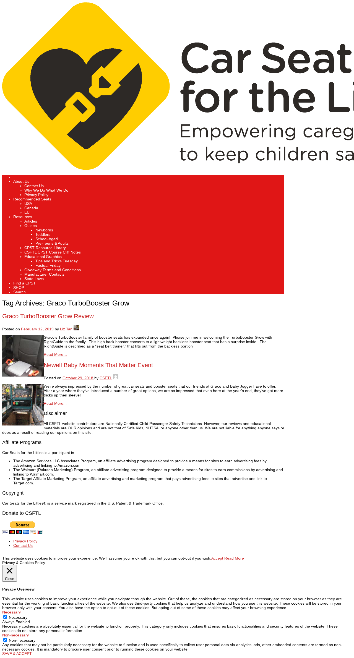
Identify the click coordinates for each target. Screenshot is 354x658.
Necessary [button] (11, 612)
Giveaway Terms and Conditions (52, 270)
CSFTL (106, 378)
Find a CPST (24, 283)
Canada (31, 208)
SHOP (18, 287)
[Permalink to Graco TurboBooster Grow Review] (23, 375)
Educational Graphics (43, 256)
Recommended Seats (32, 199)
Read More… (55, 354)
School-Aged (46, 239)
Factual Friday (48, 265)
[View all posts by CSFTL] (115, 378)
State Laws (34, 278)
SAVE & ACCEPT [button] (17, 653)
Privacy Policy (36, 194)
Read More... (55, 403)
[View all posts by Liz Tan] (76, 329)
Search (19, 292)
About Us (21, 181)
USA (28, 203)
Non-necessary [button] (15, 635)
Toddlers (42, 234)
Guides (30, 225)
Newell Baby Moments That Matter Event (98, 365)
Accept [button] (217, 558)
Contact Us (34, 186)
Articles (30, 221)
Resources (22, 217)
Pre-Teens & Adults (52, 243)
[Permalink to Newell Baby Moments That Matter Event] (23, 424)
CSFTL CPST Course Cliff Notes (52, 252)
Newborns (44, 230)
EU (27, 212)
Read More (234, 558)
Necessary (18, 617)
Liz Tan (66, 329)
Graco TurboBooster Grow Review (48, 316)
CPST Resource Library (45, 248)
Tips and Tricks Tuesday (56, 261)
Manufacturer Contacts (44, 274)
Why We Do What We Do (46, 190)
